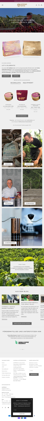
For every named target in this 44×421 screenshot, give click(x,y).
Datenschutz (4, 371)
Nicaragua (22, 104)
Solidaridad (22, 106)
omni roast (6, 75)
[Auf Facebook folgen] (2, 407)
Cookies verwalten (6, 377)
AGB (3, 367)
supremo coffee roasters (35, 105)
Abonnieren (34, 374)
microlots (16, 83)
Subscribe (22, 413)
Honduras (8, 104)
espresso (16, 75)
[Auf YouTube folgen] (8, 407)
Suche (3, 362)
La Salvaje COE (8, 106)
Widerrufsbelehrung (6, 373)
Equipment (28, 83)
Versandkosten (5, 369)
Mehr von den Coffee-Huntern (22, 323)
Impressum (4, 365)
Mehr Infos (29, 164)
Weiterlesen (4, 319)
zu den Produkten (10, 242)
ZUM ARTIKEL (8, 203)
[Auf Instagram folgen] (5, 407)
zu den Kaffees (30, 203)
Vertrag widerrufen (6, 375)
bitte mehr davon (22, 115)
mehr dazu (8, 164)
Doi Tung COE (35, 107)
